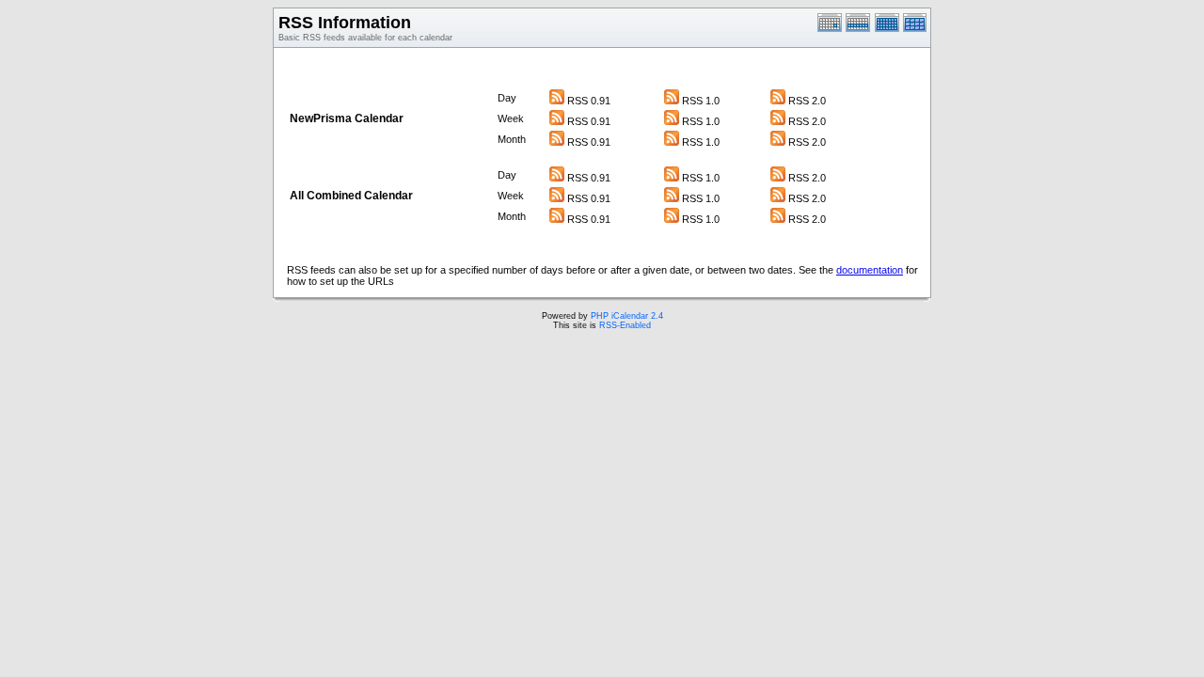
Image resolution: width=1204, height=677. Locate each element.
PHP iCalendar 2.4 (627, 316)
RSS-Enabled (625, 325)
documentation (869, 270)
